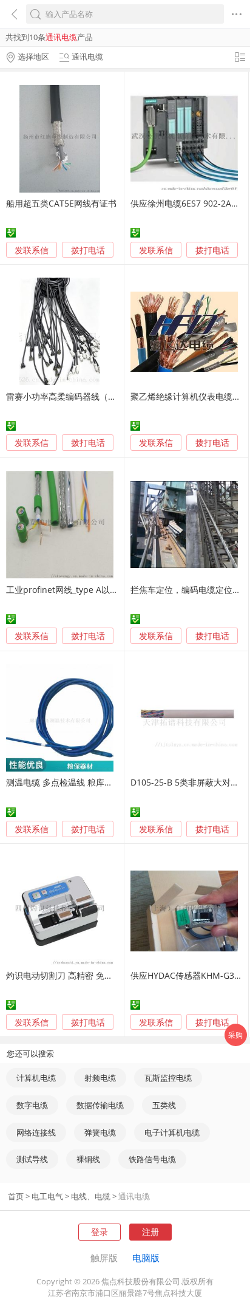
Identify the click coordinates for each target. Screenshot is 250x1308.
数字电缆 (32, 1105)
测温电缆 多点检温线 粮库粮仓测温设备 (80, 782)
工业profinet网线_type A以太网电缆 (75, 589)
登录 (99, 1232)
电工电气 (47, 1196)
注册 (150, 1232)
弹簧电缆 (100, 1132)
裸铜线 (88, 1159)
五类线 (164, 1105)
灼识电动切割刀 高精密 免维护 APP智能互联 (89, 975)
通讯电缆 (134, 1196)
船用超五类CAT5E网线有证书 (61, 203)
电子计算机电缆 (172, 1132)
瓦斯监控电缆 (168, 1077)
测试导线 (32, 1159)
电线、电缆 (90, 1196)
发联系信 (32, 250)
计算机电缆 (36, 1077)
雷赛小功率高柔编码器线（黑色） (69, 396)
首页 (16, 1196)
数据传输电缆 (100, 1105)
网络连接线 (36, 1132)
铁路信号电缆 (152, 1159)
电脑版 (146, 1258)
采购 (235, 1034)
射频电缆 (100, 1077)
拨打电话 (88, 250)
